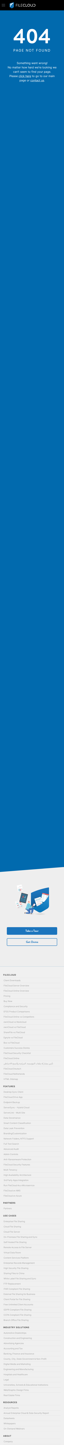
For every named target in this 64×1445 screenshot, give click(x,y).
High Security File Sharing (16, 1268)
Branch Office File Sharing (16, 1320)
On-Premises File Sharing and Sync (20, 1237)
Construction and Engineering (18, 1338)
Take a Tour (32, 931)
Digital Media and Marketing (17, 1364)
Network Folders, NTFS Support (19, 1138)
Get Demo (32, 942)
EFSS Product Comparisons (17, 1011)
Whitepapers (10, 1423)
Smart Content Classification (17, 1123)
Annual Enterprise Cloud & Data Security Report (26, 1413)
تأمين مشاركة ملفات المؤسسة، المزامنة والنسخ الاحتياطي (28, 1063)
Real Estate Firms (12, 1395)
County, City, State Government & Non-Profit (25, 1359)
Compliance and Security (16, 1006)
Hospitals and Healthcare (16, 1374)
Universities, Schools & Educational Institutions (26, 1385)
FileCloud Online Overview (16, 990)
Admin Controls (11, 1154)
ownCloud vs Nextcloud (15, 1022)
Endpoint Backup (12, 1102)
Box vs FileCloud (11, 1042)
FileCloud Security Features (17, 1164)
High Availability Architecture (17, 1175)
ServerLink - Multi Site (14, 1112)
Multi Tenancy (10, 1170)
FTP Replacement (12, 1283)
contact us (37, 80)
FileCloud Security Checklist (17, 1053)
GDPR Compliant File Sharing (17, 1309)
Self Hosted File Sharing (15, 1242)
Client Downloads (12, 980)
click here (25, 76)
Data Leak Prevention (14, 1128)
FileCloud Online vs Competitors (19, 1016)
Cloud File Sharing (12, 1226)
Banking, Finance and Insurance (19, 1353)
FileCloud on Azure (13, 1195)
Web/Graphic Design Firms (16, 1390)
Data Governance (12, 1118)
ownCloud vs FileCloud (15, 1027)
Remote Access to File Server (18, 1247)
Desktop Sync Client (13, 1092)
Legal (6, 1379)
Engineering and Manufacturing (18, 1369)
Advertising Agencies (14, 1343)
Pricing (7, 996)
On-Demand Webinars (14, 1428)
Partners (8, 1208)
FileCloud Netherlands (14, 1074)
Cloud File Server (12, 1231)
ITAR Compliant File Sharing (17, 1289)
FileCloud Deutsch (12, 1068)
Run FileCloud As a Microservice (19, 1185)
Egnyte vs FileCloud (13, 1037)
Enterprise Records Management (19, 1263)
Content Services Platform (16, 1257)
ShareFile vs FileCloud (14, 1032)
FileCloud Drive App (13, 1097)
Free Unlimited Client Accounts (18, 1304)
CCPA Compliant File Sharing (17, 1315)
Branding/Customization (15, 1133)
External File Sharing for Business (19, 1294)
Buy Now (8, 1001)
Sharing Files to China (14, 1273)
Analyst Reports (11, 1408)
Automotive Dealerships (15, 1333)
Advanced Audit (11, 1149)
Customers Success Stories (17, 1048)
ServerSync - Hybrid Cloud (16, 1107)
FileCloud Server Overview (16, 985)
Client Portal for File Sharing (17, 1299)
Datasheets (9, 1418)
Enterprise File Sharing (14, 1221)
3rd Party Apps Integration (16, 1180)
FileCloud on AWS (12, 1190)
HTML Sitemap (11, 1079)
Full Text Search (11, 1144)
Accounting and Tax (13, 1348)
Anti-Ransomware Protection (17, 1159)
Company (8, 1441)
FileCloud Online (11, 1058)
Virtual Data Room (12, 1252)
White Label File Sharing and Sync (20, 1278)
